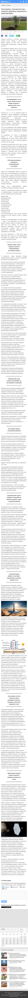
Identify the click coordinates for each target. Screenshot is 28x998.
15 (21, 940)
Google (23, 887)
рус (9, 2)
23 (25, 942)
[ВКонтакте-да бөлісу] (6, 36)
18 (6, 942)
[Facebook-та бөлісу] (2, 36)
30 (25, 944)
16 (25, 940)
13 (14, 940)
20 (14, 942)
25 (6, 944)
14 (17, 940)
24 (3, 944)
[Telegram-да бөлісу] (10, 36)
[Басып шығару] (19, 36)
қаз (9, 1)
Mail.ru (5, 888)
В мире (9, 5)
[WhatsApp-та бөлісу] (17, 36)
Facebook (6, 887)
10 (3, 940)
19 (10, 942)
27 (14, 944)
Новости (3, 5)
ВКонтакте (15, 887)
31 (3, 945)
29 (21, 944)
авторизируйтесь (21, 883)
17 (3, 942)
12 (10, 940)
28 (17, 944)
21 (17, 942)
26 (10, 944)
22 (21, 942)
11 (6, 940)
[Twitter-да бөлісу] (13, 36)
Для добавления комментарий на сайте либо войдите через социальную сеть (13, 884)
